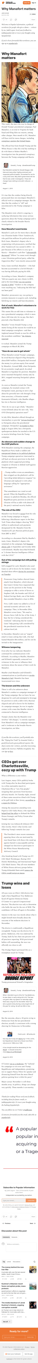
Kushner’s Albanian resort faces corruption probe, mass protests (14, 1286)
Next (31, 1223)
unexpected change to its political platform (18, 453)
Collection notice (19, 1349)
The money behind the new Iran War (13, 1268)
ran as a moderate (17, 1064)
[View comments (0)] (11, 20)
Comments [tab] (6, 1237)
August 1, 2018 (8, 188)
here (11, 751)
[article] (19, 1273)
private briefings (27, 420)
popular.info (13, 43)
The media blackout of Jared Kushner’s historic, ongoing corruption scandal (13, 1305)
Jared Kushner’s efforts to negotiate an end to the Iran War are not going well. (14, 1292)
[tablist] (10, 1237)
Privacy (27, 1347)
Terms (33, 1347)
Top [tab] (4, 1262)
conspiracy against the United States (16, 141)
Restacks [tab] (14, 1237)
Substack (9, 1359)
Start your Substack (14, 1354)
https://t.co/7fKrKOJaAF (14, 1052)
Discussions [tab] (16, 1262)
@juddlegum (27, 1110)
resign (22, 513)
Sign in (34, 3)
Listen (34, 14)
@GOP (5, 1050)
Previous (7, 1223)
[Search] (34, 1262)
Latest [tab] (9, 1262)
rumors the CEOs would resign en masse (17, 871)
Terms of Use (28, 1205)
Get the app (29, 1354)
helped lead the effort (10, 813)
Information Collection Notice (20, 1207)
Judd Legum (5, 13)
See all (5, 1322)
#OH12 (21, 1039)
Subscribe (27, 3)
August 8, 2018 (8, 1011)
